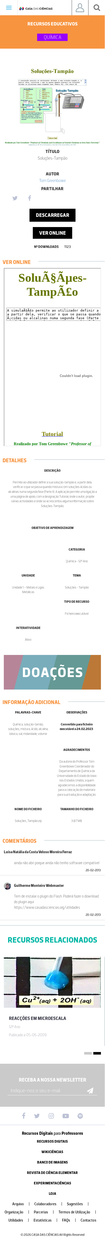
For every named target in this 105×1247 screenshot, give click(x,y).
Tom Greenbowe (52, 180)
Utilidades (18, 1220)
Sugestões (78, 1204)
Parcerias (44, 1212)
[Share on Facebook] (29, 198)
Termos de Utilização (77, 1212)
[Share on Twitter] (15, 198)
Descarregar (52, 215)
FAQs (69, 1220)
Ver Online (52, 233)
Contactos (88, 1220)
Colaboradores (48, 1204)
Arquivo (21, 1204)
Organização (17, 1212)
